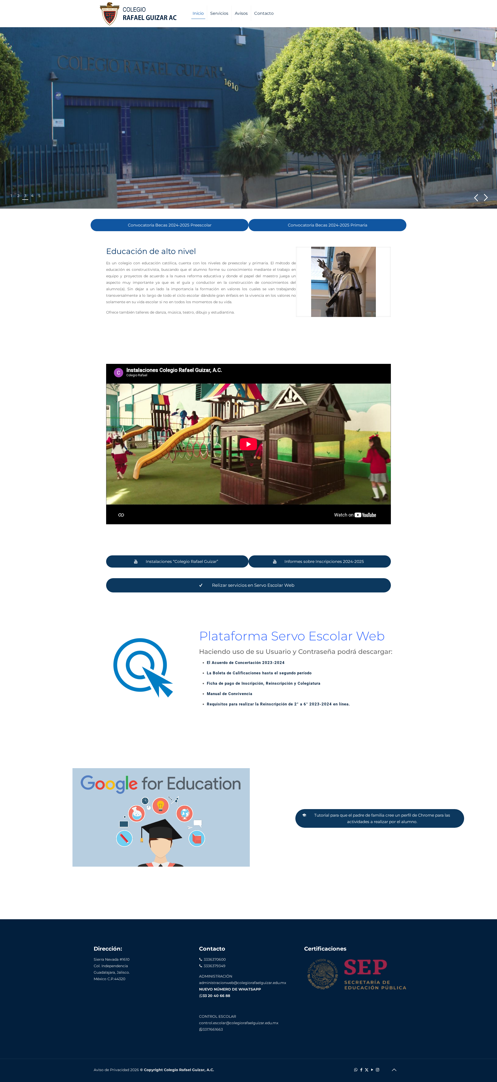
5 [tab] (39, 195)
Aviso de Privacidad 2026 (116, 1069)
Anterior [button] (475, 197)
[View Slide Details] (248, 118)
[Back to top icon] (394, 1069)
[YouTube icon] (372, 1069)
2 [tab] (18, 195)
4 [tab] (32, 195)
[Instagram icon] (377, 1069)
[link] (343, 282)
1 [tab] (11, 195)
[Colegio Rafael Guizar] (140, 13)
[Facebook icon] (361, 1069)
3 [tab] (25, 195)
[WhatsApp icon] (356, 1069)
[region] (248, 118)
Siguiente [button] (486, 197)
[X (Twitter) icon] (367, 1069)
